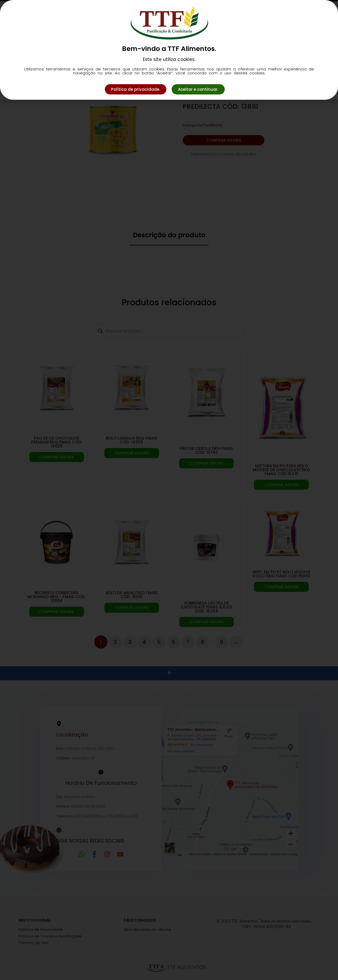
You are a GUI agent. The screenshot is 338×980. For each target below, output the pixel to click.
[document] (169, 490)
